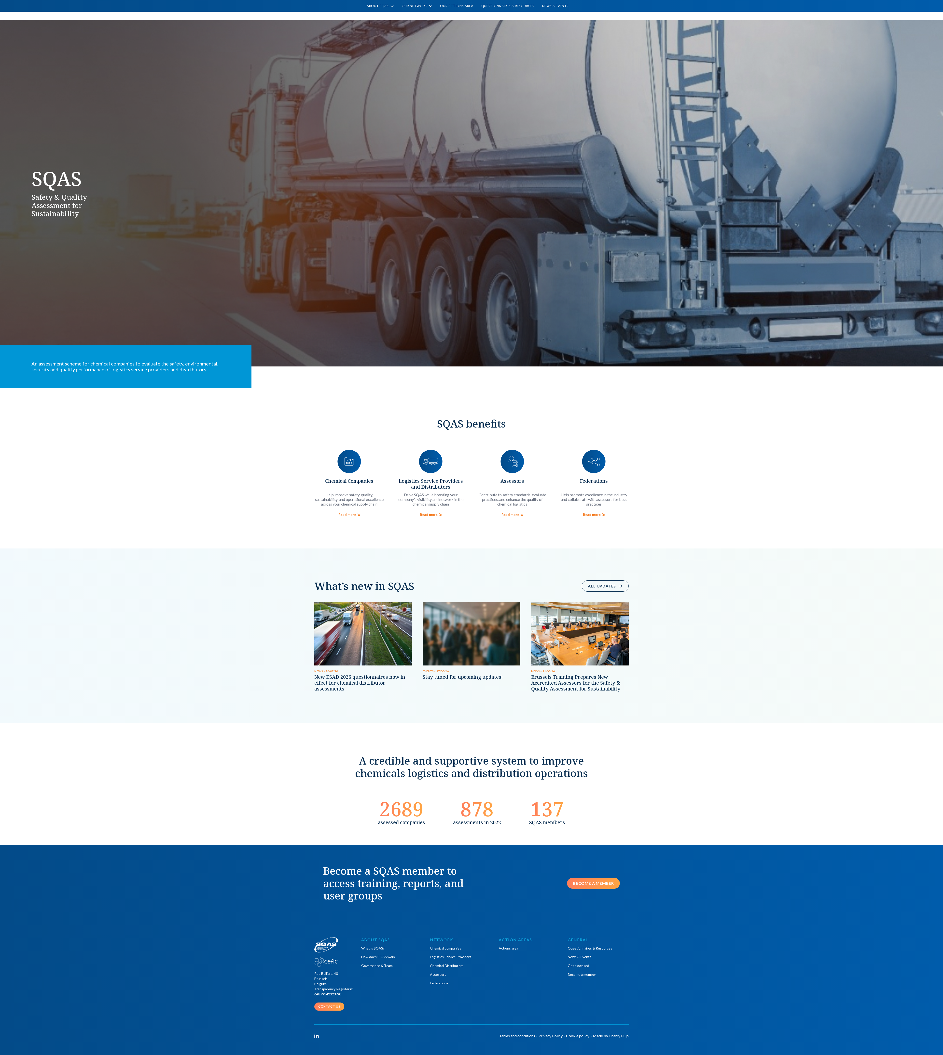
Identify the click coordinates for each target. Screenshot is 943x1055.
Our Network (415, 6)
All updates (602, 586)
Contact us (329, 1006)
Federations (439, 983)
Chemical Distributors (446, 966)
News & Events (555, 6)
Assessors (438, 974)
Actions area (508, 948)
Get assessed (578, 966)
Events (428, 671)
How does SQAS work (378, 957)
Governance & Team (377, 966)
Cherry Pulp (619, 1035)
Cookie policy (577, 1035)
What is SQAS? (373, 948)
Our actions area (456, 6)
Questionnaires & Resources (507, 6)
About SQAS (378, 6)
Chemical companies (445, 948)
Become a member (593, 883)
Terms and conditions (517, 1035)
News (318, 671)
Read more (347, 514)
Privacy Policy (551, 1035)
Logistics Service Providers (450, 957)
